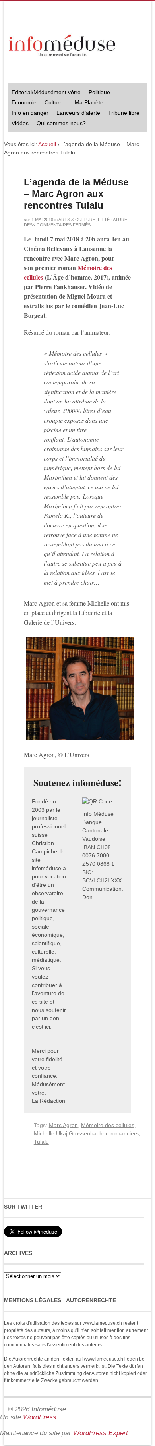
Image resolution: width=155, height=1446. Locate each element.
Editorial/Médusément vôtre (46, 92)
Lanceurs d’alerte (78, 113)
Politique (97, 93)
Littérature (112, 219)
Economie (24, 102)
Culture (52, 103)
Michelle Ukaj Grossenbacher (70, 1133)
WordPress (39, 1417)
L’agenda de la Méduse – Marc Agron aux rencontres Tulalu (76, 193)
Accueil (47, 144)
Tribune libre (124, 113)
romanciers (124, 1133)
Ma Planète (89, 102)
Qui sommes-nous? (59, 124)
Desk (29, 224)
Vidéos (20, 123)
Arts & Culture (76, 219)
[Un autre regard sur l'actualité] (63, 44)
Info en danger (30, 113)
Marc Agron (63, 1125)
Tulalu (41, 1142)
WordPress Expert (100, 1433)
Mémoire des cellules (107, 1125)
